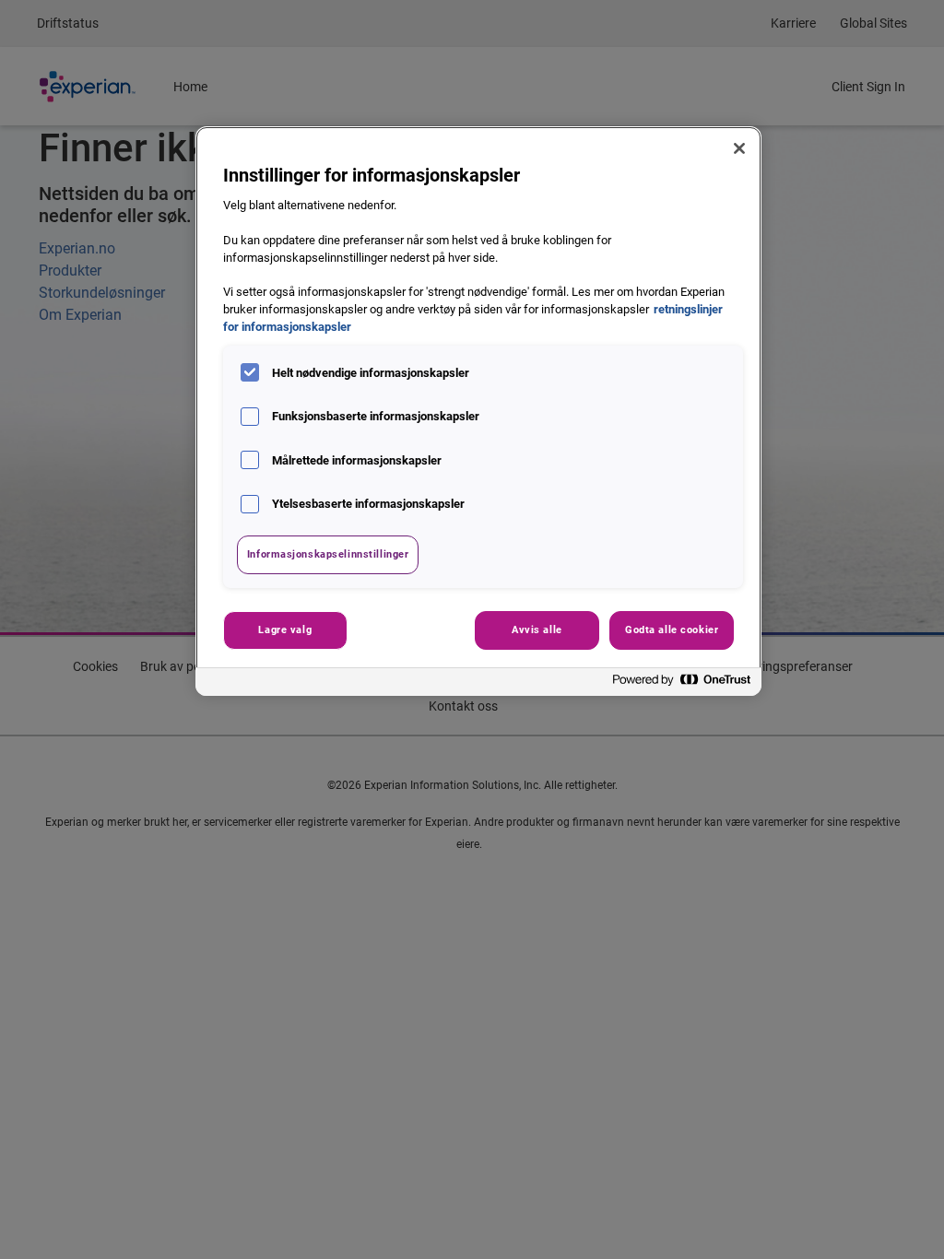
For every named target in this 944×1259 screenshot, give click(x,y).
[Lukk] (739, 148)
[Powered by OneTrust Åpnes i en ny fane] (682, 684)
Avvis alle (537, 629)
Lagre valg (285, 629)
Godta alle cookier (671, 629)
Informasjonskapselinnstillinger (328, 553)
